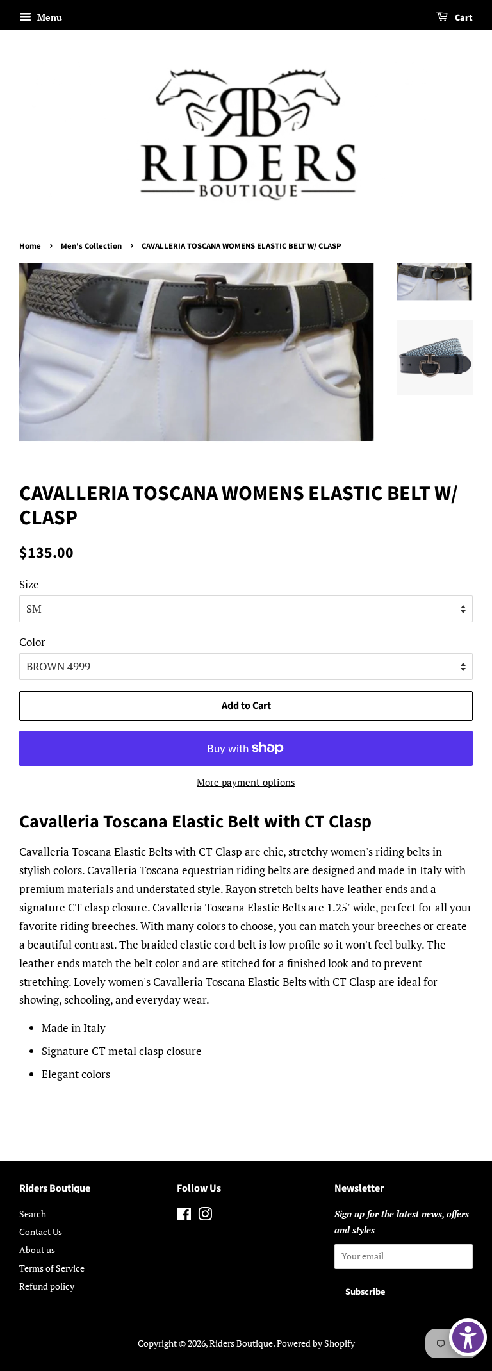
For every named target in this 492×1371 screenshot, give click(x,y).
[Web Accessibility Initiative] (468, 1337)
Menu (48, 17)
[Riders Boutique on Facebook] (184, 1216)
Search (32, 1214)
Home (30, 246)
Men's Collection (91, 246)
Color (32, 642)
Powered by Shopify (316, 1343)
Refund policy (46, 1286)
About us (37, 1249)
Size (29, 584)
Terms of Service (52, 1268)
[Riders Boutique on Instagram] (205, 1216)
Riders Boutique (241, 1343)
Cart (463, 18)
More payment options (246, 782)
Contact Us (40, 1232)
